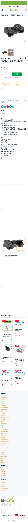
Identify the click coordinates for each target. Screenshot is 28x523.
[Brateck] (6, 93)
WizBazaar (3, 411)
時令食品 (3, 401)
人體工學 (6, 14)
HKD (14, 6)
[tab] (13, 111)
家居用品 (3, 458)
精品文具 (3, 399)
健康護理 (3, 460)
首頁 (2, 14)
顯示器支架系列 (4, 431)
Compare (16, 77)
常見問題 (3, 486)
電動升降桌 (3, 435)
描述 (2, 111)
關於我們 (3, 469)
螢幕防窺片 (3, 423)
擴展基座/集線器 (4, 409)
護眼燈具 (3, 415)
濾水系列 (3, 452)
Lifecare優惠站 (4, 405)
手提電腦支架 (4, 429)
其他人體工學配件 (12, 14)
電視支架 (3, 419)
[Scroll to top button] (25, 517)
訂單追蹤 (9, 6)
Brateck (3, 102)
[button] (7, 77)
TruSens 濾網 (4, 450)
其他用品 (3, 462)
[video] (11, 52)
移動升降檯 (3, 433)
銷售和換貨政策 (4, 488)
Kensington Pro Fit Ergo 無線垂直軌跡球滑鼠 (7, 357)
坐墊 (2, 427)
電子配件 (3, 403)
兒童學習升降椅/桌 (5, 417)
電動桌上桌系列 (4, 439)
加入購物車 (11, 340)
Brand (3, 113)
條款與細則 (3, 475)
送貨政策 (3, 471)
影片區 (2, 484)
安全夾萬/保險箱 (4, 407)
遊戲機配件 (3, 397)
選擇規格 (24, 364)
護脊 (2, 425)
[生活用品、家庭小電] (14, 10)
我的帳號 (3, 482)
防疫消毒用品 (4, 456)
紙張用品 (3, 454)
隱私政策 (3, 473)
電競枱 (2, 421)
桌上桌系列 (3, 437)
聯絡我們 (18, 6)
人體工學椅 (3, 443)
